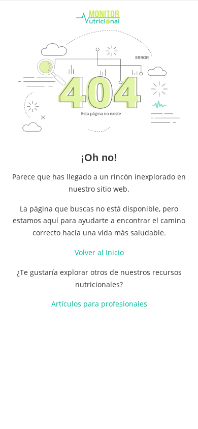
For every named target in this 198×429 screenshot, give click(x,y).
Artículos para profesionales (99, 304)
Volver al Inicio (99, 252)
